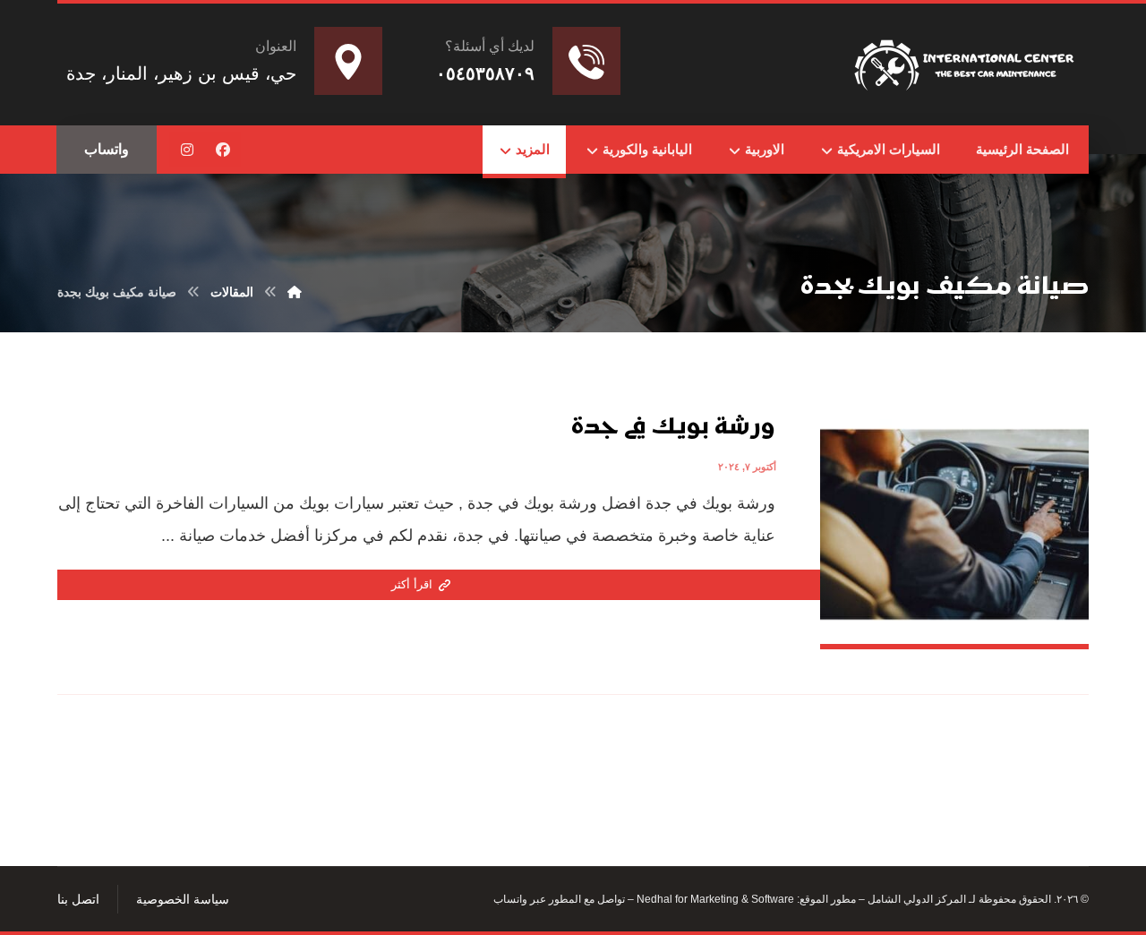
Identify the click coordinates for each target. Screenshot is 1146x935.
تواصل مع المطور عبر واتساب (559, 899)
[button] (223, 149)
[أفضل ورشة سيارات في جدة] (967, 61)
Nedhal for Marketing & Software (714, 899)
